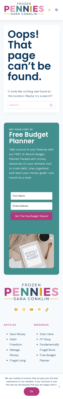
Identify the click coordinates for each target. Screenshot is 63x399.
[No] (59, 386)
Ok (31, 391)
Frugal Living (18, 360)
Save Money (18, 334)
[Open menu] (49, 9)
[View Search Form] (56, 10)
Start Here (47, 334)
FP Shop (45, 339)
